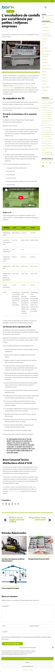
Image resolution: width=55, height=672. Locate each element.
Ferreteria (44, 59)
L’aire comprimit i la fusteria (10, 588)
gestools (50, 132)
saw (50, 141)
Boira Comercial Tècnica (46, 105)
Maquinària (44, 62)
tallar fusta (49, 147)
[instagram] (46, 162)
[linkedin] (50, 162)
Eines (43, 45)
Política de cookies (26, 669)
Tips (43, 93)
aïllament (48, 100)
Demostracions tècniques (45, 112)
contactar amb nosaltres (14, 491)
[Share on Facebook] (3, 504)
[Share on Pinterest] (18, 504)
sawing (43, 143)
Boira (50, 102)
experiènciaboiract (48, 118)
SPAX (46, 147)
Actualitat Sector (45, 30)
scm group (50, 143)
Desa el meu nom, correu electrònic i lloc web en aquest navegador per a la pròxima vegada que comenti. (26, 638)
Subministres (44, 90)
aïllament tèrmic (45, 103)
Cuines (43, 42)
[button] (53, 647)
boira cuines (49, 107)
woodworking (47, 152)
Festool (43, 120)
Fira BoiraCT (48, 125)
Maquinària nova (46, 65)
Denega (27, 662)
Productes (44, 84)
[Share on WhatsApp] (15, 504)
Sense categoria (45, 87)
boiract (44, 107)
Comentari (6, 606)
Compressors (45, 38)
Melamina (44, 75)
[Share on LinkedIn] (9, 504)
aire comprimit (44, 100)
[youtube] (43, 165)
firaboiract (44, 125)
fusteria (48, 127)
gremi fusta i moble (48, 134)
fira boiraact (48, 123)
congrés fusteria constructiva (46, 110)
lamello (43, 136)
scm (47, 143)
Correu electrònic (34, 626)
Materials (44, 71)
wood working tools (47, 154)
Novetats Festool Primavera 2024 (38, 559)
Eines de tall (44, 48)
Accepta (27, 658)
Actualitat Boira (45, 27)
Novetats (44, 78)
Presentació (44, 81)
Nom (4, 626)
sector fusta (46, 145)
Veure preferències (27, 666)
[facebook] (43, 162)
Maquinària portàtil (46, 68)
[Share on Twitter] (6, 504)
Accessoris (44, 24)
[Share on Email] (12, 504)
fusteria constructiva (45, 130)
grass (42, 134)
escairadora (47, 114)
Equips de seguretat (46, 51)
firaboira (46, 121)
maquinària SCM (47, 138)
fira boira (49, 120)
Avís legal (30, 669)
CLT (52, 107)
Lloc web (5, 631)
